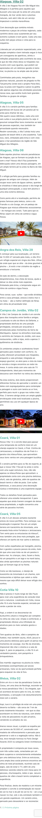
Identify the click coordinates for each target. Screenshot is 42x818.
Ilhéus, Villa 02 (10, 678)
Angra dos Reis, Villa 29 (16, 249)
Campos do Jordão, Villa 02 (19, 310)
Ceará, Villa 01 (10, 437)
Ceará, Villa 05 (10, 514)
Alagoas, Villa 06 (12, 150)
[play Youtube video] (21, 233)
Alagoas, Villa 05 (12, 102)
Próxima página (12, 807)
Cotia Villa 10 (9, 590)
